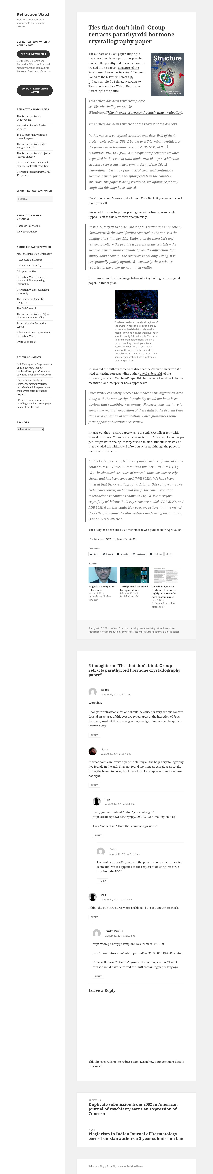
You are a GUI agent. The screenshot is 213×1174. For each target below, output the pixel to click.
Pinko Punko (114, 931)
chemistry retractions (156, 628)
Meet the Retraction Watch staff (34, 253)
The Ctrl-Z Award (26, 308)
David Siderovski (151, 373)
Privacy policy (96, 1166)
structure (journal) (154, 631)
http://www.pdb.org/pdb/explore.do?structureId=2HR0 (128, 944)
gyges (105, 690)
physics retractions (132, 631)
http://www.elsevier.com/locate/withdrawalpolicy (144, 112)
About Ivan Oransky (30, 265)
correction (140, 437)
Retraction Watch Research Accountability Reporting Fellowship (32, 280)
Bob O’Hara (107, 539)
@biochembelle (126, 539)
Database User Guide (28, 225)
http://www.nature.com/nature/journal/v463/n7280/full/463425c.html (138, 953)
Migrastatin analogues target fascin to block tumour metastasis (137, 442)
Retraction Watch (34, 14)
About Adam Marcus (30, 259)
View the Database (27, 231)
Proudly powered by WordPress (125, 1166)
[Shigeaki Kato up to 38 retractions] (103, 575)
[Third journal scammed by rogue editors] (134, 575)
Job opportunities (26, 271)
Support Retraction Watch (35, 90)
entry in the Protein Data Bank (135, 198)
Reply (94, 735)
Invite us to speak (26, 341)
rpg (107, 799)
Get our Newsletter (33, 54)
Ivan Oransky (120, 628)
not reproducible (111, 631)
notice (115, 91)
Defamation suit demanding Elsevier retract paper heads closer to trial (34, 403)
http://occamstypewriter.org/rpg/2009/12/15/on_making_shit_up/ (134, 817)
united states (172, 631)
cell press (138, 628)
